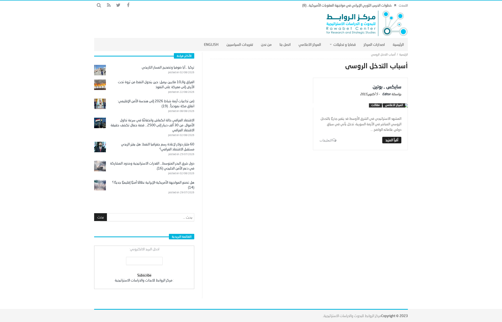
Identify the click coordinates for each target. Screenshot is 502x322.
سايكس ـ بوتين (387, 86)
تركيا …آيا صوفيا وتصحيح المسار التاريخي (168, 67)
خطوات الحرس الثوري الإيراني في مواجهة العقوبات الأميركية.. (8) (347, 5)
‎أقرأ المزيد (391, 140)
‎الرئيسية (403, 54)
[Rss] (108, 5)
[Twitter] (118, 5)
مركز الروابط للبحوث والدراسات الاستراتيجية (352, 316)
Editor (386, 94)
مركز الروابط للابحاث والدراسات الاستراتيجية (143, 280)
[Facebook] (128, 5)
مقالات (375, 104)
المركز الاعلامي (394, 104)
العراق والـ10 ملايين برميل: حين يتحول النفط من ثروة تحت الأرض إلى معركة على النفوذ (156, 84)
